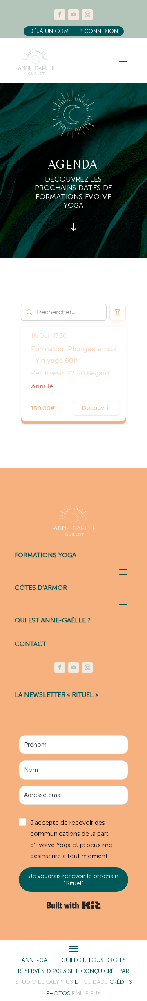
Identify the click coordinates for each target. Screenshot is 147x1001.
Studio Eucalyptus (45, 982)
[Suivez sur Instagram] (87, 14)
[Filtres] (117, 312)
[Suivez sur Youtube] (73, 14)
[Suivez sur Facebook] (59, 14)
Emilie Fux (86, 993)
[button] (73, 839)
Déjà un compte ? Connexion (73, 31)
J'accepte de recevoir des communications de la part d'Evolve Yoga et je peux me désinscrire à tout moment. (71, 839)
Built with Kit (74, 905)
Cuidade (96, 982)
